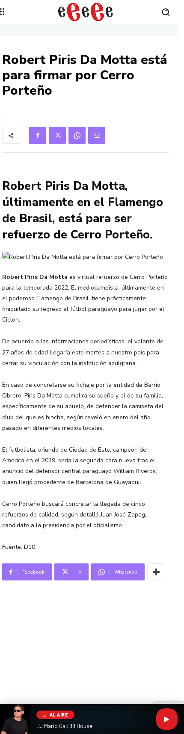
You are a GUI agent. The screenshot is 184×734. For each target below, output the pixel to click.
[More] (156, 571)
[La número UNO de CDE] (86, 12)
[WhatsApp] (77, 135)
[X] (57, 135)
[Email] (96, 135)
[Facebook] (37, 135)
